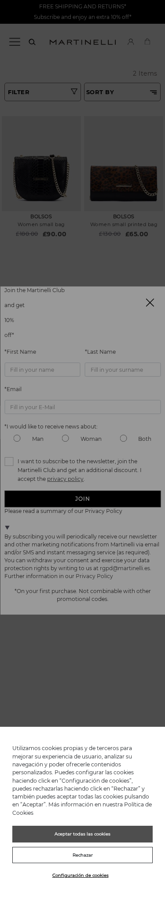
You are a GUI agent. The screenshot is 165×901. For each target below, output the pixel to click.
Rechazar (83, 855)
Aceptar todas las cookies (82, 833)
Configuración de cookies (80, 875)
